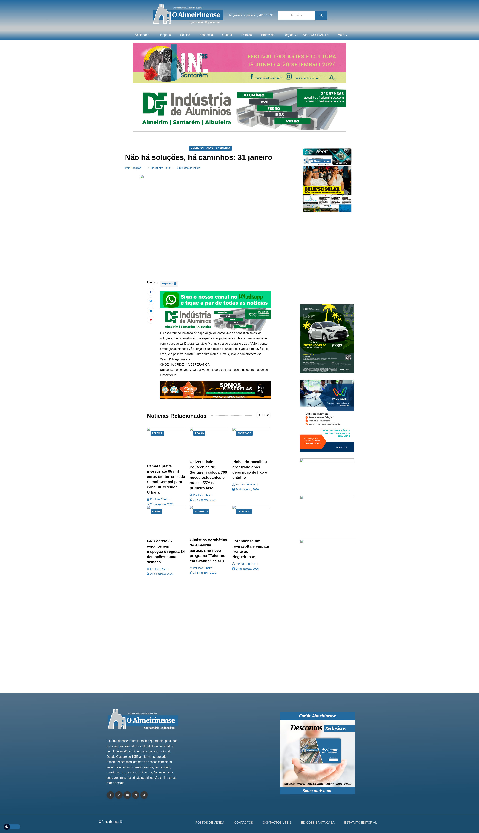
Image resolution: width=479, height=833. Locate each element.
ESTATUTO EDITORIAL (360, 822)
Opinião (246, 35)
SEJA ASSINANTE (315, 35)
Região (289, 35)
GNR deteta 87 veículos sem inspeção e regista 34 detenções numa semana (166, 551)
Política (185, 35)
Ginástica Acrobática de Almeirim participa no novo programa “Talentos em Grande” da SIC (208, 550)
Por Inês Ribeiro (159, 499)
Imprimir (167, 283)
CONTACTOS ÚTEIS (277, 822)
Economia (206, 35)
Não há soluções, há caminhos (210, 148)
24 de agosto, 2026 (247, 489)
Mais (341, 35)
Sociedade (142, 35)
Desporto (165, 35)
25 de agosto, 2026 (161, 504)
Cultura (227, 35)
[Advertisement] (327, 260)
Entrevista (267, 35)
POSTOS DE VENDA (209, 822)
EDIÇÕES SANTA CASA (318, 822)
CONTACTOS (243, 822)
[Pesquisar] (321, 15)
